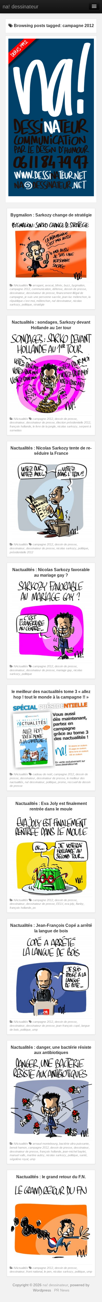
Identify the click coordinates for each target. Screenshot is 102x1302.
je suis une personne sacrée (43, 296)
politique (27, 304)
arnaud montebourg (45, 1143)
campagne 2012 (20, 289)
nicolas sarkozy (67, 426)
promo (62, 782)
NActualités (21, 285)
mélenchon (43, 300)
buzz (67, 285)
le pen (48, 1271)
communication (41, 289)
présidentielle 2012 (21, 552)
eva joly (69, 903)
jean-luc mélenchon (74, 296)
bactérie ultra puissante (74, 1143)
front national (34, 1271)
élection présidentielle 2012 (73, 422)
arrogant (38, 285)
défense (57, 289)
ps (34, 907)
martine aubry (35, 1155)
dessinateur (17, 292)
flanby (79, 903)
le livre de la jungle (44, 426)
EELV (59, 903)
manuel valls (17, 1155)
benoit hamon (18, 1147)
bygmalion (78, 285)
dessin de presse (75, 289)
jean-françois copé (68, 1025)
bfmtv (58, 285)
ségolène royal (19, 1159)
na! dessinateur (20, 6)
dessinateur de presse (40, 292)
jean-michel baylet (74, 1151)
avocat (49, 285)
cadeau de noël (42, 774)
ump (35, 1029)
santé (83, 1155)
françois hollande (20, 426)
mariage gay (64, 670)
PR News (61, 1290)
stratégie (38, 304)
